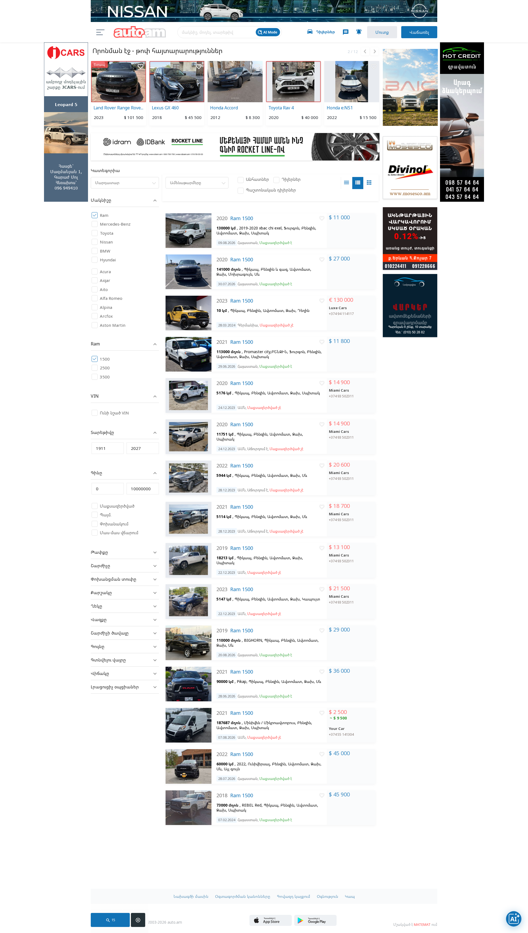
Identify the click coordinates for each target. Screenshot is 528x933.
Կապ (350, 896)
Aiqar (105, 280)
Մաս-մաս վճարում (119, 532)
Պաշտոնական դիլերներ (271, 190)
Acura (105, 271)
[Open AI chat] (513, 918)
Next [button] (374, 51)
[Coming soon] (315, 924)
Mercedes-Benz (115, 224)
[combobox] (125, 183)
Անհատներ (257, 179)
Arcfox (106, 316)
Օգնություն (327, 896)
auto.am (139, 32)
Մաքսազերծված (117, 506)
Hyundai (108, 259)
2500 (105, 367)
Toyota (106, 233)
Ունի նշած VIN (114, 413)
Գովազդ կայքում (293, 896)
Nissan (106, 242)
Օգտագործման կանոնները (242, 896)
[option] (118, 94)
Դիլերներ (291, 179)
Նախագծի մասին (191, 896)
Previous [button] (365, 51)
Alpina (106, 307)
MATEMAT (422, 924)
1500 (105, 359)
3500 (105, 377)
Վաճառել (419, 32)
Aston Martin (112, 325)
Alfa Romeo (111, 298)
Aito (104, 289)
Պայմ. (105, 514)
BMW (105, 251)
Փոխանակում (114, 524)
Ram (104, 215)
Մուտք (382, 32)
